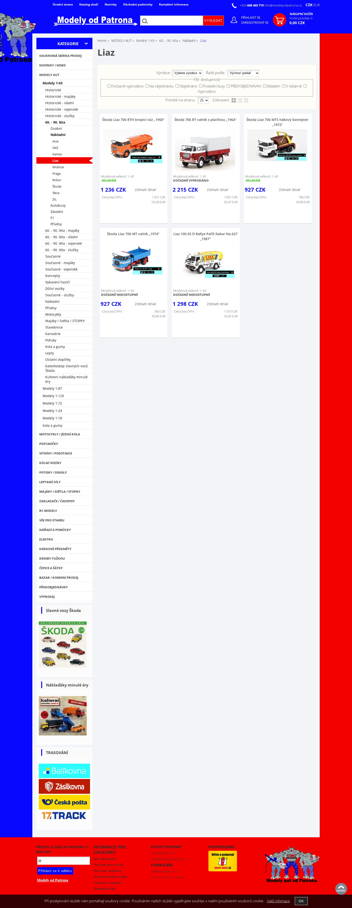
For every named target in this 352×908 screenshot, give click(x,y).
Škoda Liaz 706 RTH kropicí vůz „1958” (133, 119)
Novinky (111, 4)
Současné (53, 256)
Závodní (57, 211)
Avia (55, 141)
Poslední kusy (214, 86)
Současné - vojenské (61, 269)
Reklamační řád (104, 889)
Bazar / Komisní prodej (58, 577)
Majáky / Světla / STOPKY (65, 321)
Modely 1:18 (52, 418)
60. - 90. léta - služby (61, 250)
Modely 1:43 (52, 83)
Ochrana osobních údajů (110, 877)
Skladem (273, 86)
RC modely (48, 510)
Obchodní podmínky (138, 4)
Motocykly (53, 314)
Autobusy (58, 205)
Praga (56, 174)
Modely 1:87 (52, 388)
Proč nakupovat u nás (108, 865)
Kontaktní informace (173, 4)
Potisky (50, 340)
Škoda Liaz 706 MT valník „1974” (133, 234)
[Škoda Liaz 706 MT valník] (133, 259)
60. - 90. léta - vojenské (63, 243)
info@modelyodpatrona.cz (283, 5)
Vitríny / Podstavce (55, 453)
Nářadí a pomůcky (55, 530)
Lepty (49, 353)
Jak (104, 859)
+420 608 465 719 (163, 853)
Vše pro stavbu (51, 520)
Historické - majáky (60, 96)
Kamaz (57, 154)
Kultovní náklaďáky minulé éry (66, 379)
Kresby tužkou (52, 558)
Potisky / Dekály (53, 472)
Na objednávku (161, 86)
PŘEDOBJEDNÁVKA (246, 86)
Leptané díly (50, 482)
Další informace (278, 901)
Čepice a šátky (51, 568)
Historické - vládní (59, 103)
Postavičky (48, 444)
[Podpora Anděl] (222, 870)
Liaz (55, 161)
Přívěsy (56, 224)
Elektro (46, 539)
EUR (316, 5)
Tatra (55, 193)
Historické (53, 90)
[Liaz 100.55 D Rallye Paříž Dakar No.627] (205, 261)
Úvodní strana (63, 4)
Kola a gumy (55, 346)
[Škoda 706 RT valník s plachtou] (205, 150)
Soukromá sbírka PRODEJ (60, 56)
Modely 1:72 (52, 403)
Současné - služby (59, 295)
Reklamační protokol (165, 871)
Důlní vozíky (54, 288)
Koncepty (52, 275)
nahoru (341, 889)
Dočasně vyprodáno (127, 86)
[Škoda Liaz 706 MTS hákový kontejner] (277, 145)
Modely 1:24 (52, 410)
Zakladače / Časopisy (57, 501)
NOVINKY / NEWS (52, 65)
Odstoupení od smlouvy (167, 877)
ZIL (54, 199)
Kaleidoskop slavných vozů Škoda (66, 368)
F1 (52, 218)
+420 (252, 5)
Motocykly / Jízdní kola (59, 434)
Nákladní (58, 134)
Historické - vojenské (61, 109)
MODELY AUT (49, 75)
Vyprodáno (207, 91)
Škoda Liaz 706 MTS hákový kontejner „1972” (277, 122)
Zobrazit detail (145, 189)
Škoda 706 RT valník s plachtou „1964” (205, 119)
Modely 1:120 (53, 396)
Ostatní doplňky (58, 359)
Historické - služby (59, 116)
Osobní (56, 128)
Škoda (56, 186)
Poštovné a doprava (107, 883)
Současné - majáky (60, 262)
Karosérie (53, 333)
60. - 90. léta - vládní (61, 237)
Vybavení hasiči (57, 282)
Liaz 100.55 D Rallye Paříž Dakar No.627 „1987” (205, 236)
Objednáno (188, 86)
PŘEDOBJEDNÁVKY (53, 587)
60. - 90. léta (55, 122)
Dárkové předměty (55, 549)
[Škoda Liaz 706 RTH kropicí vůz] (133, 146)
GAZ (55, 148)
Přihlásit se (250, 17)
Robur (56, 180)
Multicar (58, 167)
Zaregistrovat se (254, 22)
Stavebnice (54, 327)
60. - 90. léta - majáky (62, 230)
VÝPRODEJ (47, 597)
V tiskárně (294, 86)
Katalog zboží (88, 4)
